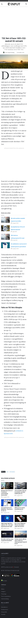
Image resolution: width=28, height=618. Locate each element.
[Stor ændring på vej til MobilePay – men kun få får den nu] (7, 502)
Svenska (5, 580)
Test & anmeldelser (6, 596)
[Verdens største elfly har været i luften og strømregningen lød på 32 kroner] (21, 534)
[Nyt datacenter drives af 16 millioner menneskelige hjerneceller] (7, 485)
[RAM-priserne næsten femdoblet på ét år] (21, 502)
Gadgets (3, 591)
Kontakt (3, 614)
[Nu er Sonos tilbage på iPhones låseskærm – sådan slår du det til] (21, 518)
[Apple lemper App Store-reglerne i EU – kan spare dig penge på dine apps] (7, 518)
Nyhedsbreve (4, 607)
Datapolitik (4, 612)
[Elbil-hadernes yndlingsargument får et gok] (5, 237)
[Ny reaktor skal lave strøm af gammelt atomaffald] (7, 534)
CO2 (7, 471)
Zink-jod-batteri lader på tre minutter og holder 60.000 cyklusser (20, 492)
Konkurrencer (4, 609)
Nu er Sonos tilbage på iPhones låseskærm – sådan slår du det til (20, 525)
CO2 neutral (12, 471)
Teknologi (3, 594)
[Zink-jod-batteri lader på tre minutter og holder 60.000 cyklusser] (21, 485)
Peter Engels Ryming (9, 52)
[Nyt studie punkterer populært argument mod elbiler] (5, 220)
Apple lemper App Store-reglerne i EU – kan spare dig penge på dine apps (7, 525)
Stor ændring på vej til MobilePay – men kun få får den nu (6, 509)
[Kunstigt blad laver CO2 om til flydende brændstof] (5, 228)
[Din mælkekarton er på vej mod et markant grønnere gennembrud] (5, 245)
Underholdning (5, 598)
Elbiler (2, 589)
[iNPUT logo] (14, 4)
